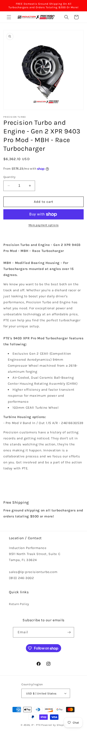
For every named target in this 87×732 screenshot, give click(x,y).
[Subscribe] (69, 632)
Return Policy (19, 604)
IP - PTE (36, 725)
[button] (9, 17)
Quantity (9, 177)
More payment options (44, 225)
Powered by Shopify (53, 725)
